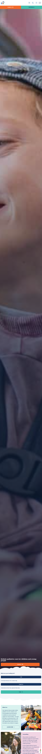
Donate (10, 7)
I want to (21, 684)
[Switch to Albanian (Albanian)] (40, 749)
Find (20, 692)
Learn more (10, 727)
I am (21, 677)
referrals (31, 7)
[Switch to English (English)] (40, 752)
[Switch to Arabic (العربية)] (40, 750)
